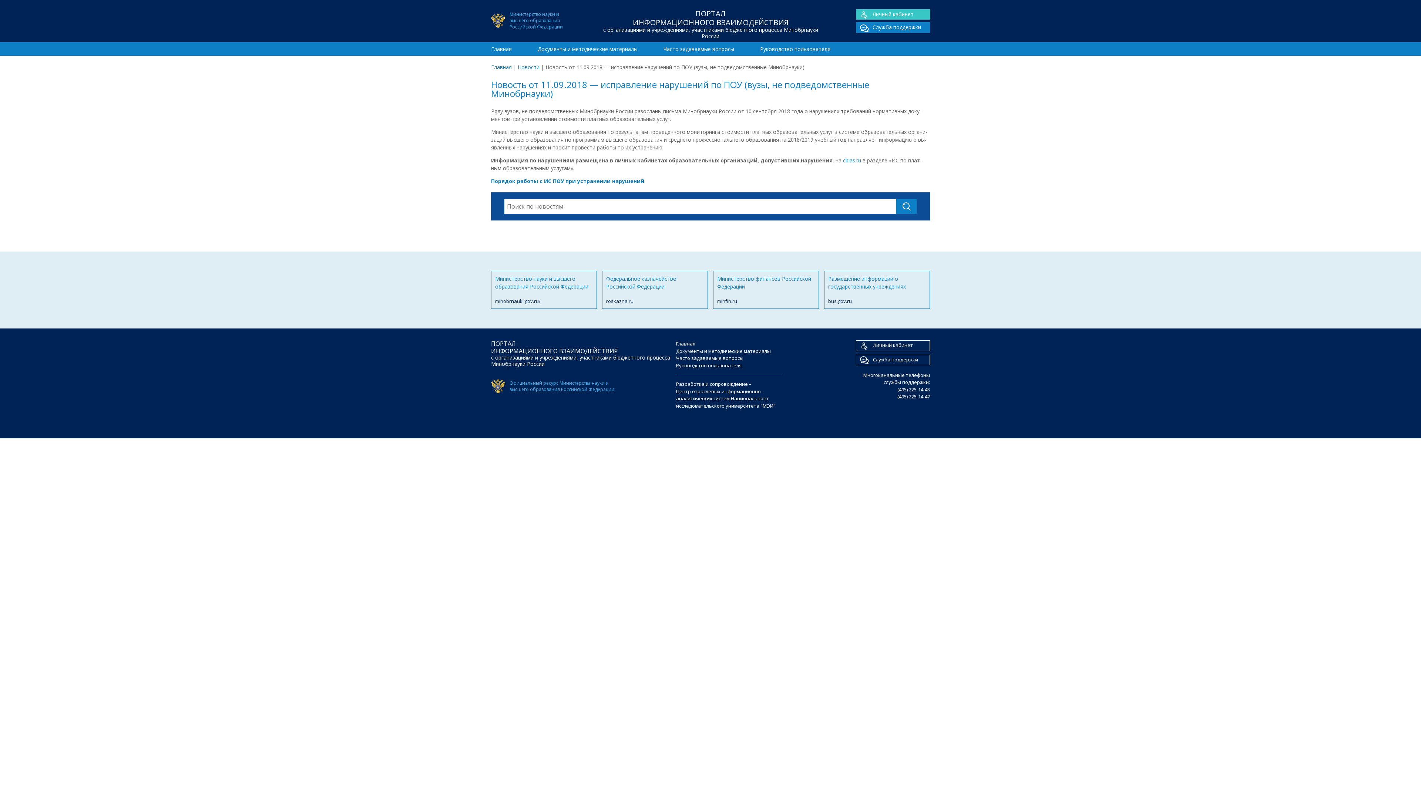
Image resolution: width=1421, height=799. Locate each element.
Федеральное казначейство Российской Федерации (641, 289)
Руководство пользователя (795, 49)
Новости (529, 67)
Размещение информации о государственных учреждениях (867, 289)
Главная (501, 49)
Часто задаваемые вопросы (699, 49)
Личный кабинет (893, 14)
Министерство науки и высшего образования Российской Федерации (541, 289)
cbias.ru (852, 160)
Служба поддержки (897, 27)
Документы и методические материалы (588, 49)
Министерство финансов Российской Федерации (764, 289)
